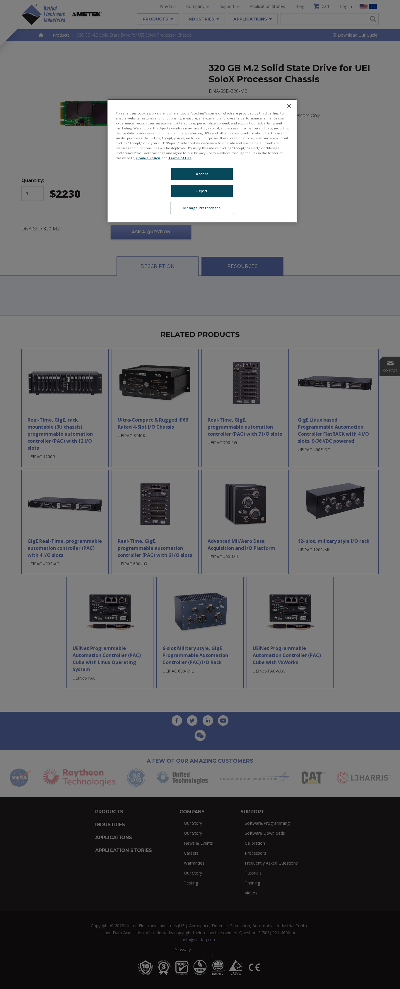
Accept (202, 174)
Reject (201, 191)
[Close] (289, 106)
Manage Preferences (201, 208)
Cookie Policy (148, 158)
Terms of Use (180, 158)
